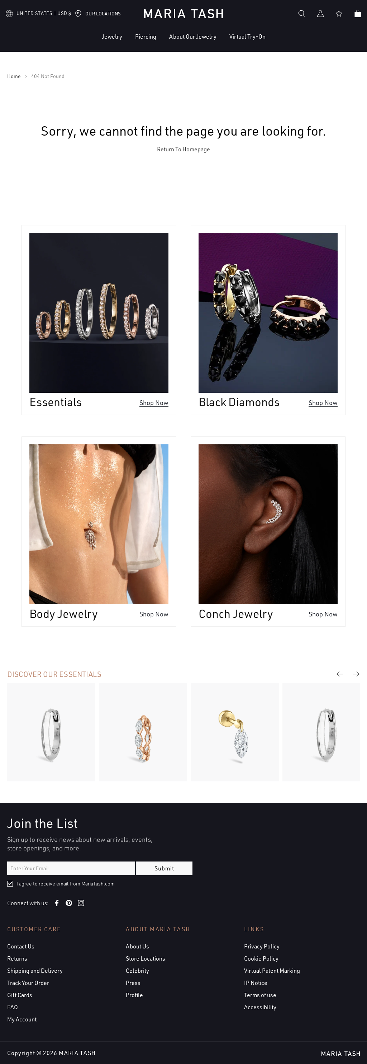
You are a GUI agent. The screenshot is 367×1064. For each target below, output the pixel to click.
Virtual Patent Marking (272, 970)
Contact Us (20, 946)
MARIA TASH (77, 1052)
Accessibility (260, 1007)
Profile (134, 995)
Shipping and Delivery (35, 970)
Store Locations (145, 958)
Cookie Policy (261, 958)
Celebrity (137, 970)
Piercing (145, 36)
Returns (17, 958)
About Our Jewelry (192, 36)
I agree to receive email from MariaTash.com (65, 883)
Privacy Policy (262, 946)
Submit (164, 868)
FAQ (12, 1007)
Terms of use (260, 995)
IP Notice (255, 982)
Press (133, 982)
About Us (137, 946)
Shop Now (153, 402)
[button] (90, 42)
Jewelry (112, 36)
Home (14, 76)
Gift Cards (19, 995)
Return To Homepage (183, 149)
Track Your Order (28, 982)
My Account (22, 1019)
